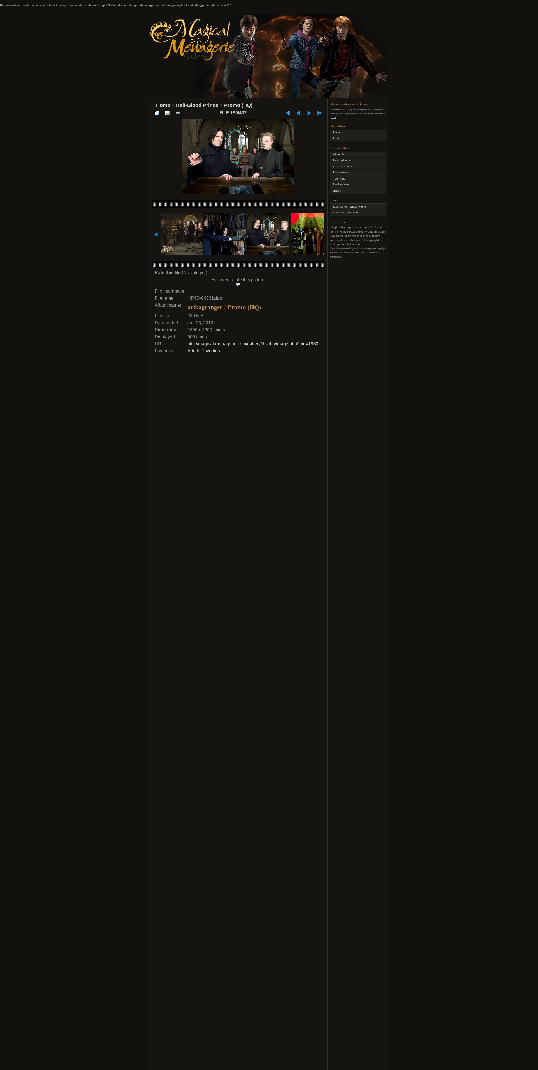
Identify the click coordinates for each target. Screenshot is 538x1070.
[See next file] (309, 113)
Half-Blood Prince (197, 105)
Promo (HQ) (238, 105)
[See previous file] (298, 113)
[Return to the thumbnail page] (157, 113)
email (333, 117)
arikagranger (204, 307)
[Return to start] (288, 113)
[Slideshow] (178, 113)
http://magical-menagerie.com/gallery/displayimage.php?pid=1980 (252, 343)
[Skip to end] (319, 113)
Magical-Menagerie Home (349, 206)
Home (163, 105)
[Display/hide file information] (167, 113)
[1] (238, 284)
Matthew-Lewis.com (345, 212)
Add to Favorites (203, 350)
